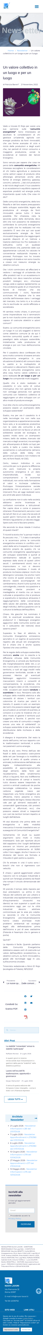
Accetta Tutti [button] (26, 1329)
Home (11, 50)
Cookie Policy (27, 1318)
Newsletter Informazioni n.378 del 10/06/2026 (23, 1155)
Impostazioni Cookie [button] (11, 1329)
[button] (37, 6)
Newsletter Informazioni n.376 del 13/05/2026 (23, 1172)
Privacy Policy (14, 1218)
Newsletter (22, 50)
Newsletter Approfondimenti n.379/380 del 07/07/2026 (23, 1137)
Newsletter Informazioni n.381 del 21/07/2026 (23, 1129)
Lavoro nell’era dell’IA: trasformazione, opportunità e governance (18, 1073)
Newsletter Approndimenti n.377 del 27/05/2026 (23, 1163)
